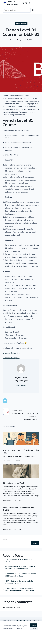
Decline (34, 628)
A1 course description (11, 353)
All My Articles (21, 385)
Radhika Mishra (7, 461)
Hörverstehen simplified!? (14, 483)
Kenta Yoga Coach (22, 620)
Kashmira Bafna (7, 500)
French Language (21, 23)
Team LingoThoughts (16, 40)
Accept (34, 625)
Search (5, 539)
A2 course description (11, 358)
